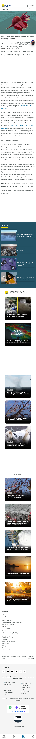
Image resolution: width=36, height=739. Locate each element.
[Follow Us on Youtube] (12, 672)
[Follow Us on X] (25, 672)
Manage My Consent (8, 624)
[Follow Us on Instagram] (8, 672)
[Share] (2, 43)
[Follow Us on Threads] (20, 672)
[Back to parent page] (5, 7)
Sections (29, 9)
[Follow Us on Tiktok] (16, 672)
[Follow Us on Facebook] (4, 672)
